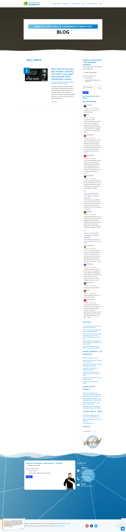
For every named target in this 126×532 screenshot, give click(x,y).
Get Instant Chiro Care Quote (91, 97)
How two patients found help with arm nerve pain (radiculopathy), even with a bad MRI (92, 342)
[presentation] (93, 87)
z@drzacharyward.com (87, 486)
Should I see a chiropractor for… (91, 358)
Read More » (54, 102)
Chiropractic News (68, 82)
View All (85, 132)
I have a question (89, 78)
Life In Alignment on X (88, 423)
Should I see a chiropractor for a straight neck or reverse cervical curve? (91, 373)
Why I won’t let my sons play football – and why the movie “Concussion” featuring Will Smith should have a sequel (62, 74)
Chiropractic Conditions (57, 82)
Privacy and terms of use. (59, 526)
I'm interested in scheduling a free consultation (93, 80)
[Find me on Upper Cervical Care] (92, 441)
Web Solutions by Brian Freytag (62, 523)
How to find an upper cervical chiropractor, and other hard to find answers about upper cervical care (92, 394)
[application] (69, 3)
